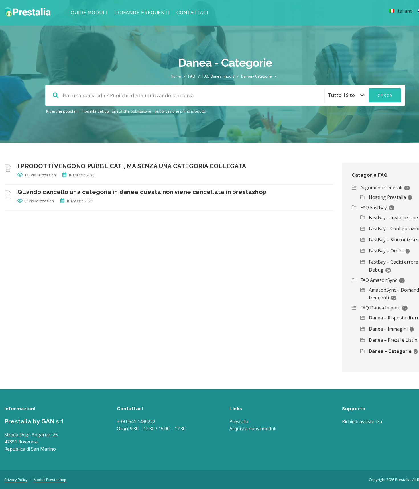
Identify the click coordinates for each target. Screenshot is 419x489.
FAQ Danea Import (218, 76)
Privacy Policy (16, 479)
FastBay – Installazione (393, 217)
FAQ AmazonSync (378, 280)
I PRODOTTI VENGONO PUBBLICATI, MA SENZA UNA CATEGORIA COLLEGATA (131, 166)
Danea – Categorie (390, 351)
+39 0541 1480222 (136, 421)
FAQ (191, 76)
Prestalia (238, 421)
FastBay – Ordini (386, 251)
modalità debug (95, 111)
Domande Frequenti (142, 12)
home (176, 76)
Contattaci (192, 12)
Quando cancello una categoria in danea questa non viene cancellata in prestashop (141, 191)
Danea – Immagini (388, 329)
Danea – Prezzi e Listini (393, 340)
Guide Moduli (89, 12)
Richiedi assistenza (362, 421)
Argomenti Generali (381, 187)
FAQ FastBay (373, 207)
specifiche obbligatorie (131, 111)
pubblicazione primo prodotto (180, 111)
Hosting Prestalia (387, 197)
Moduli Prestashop (50, 479)
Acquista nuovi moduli (252, 428)
